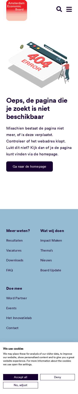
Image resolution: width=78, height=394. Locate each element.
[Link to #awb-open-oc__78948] (69, 9)
